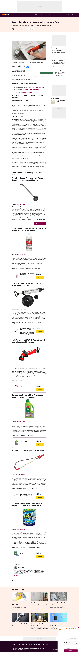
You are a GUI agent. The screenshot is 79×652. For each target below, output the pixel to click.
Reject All (43, 73)
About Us (39, 644)
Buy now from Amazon (21, 254)
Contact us (14, 644)
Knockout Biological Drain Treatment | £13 (34, 90)
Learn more (18, 37)
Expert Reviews (5, 14)
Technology (37, 14)
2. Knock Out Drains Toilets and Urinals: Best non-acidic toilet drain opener (58, 63)
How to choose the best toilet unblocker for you (58, 53)
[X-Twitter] (68, 15)
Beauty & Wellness (52, 14)
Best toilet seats (20, 168)
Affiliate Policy (45, 644)
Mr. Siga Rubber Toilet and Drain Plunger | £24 (35, 85)
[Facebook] (64, 15)
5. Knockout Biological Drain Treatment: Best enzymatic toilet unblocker (58, 73)
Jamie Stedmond (17, 29)
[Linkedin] (66, 15)
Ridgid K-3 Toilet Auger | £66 (26, 92)
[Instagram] (70, 15)
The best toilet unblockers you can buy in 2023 (58, 56)
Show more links (59, 82)
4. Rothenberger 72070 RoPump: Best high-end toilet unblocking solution (58, 70)
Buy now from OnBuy (21, 204)
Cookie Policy (50, 70)
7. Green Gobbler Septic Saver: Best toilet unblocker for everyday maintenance (59, 79)
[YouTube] (73, 15)
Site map (19, 644)
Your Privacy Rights (29, 73)
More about (16, 575)
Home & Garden (44, 14)
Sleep (32, 14)
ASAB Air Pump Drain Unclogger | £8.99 (32, 89)
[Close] (53, 66)
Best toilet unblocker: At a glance (57, 50)
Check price (40, 277)
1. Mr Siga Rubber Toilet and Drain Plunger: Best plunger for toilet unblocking (59, 60)
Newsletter (60, 14)
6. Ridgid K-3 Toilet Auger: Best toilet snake (57, 76)
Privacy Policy (25, 644)
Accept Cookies (50, 73)
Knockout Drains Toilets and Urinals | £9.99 (35, 87)
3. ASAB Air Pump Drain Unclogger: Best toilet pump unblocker (58, 66)
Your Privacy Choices (33, 644)
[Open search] (76, 15)
